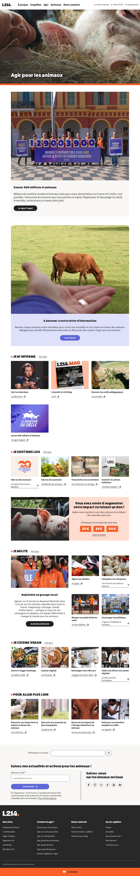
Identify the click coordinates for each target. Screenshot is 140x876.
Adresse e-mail (18, 773)
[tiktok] (107, 784)
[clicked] (109, 753)
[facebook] (88, 784)
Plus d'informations (47, 798)
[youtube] (113, 784)
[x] (101, 784)
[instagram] (95, 784)
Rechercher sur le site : (38, 753)
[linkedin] (120, 784)
